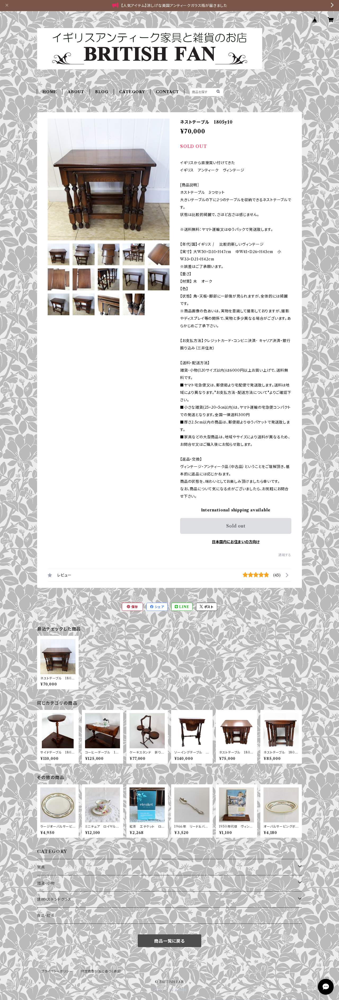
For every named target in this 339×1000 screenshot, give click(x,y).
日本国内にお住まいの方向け (236, 541)
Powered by (164, 990)
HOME (49, 91)
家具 (41, 867)
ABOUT (76, 91)
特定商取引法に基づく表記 (101, 971)
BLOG (101, 91)
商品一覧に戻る (169, 941)
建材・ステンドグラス (54, 899)
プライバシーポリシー (57, 971)
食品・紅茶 (46, 915)
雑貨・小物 (46, 883)
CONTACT (167, 91)
